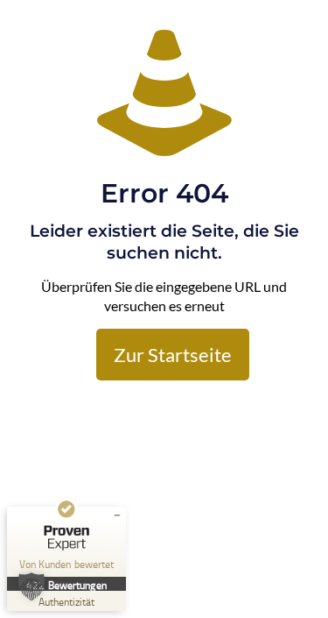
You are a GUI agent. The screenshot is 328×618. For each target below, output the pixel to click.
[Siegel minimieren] (117, 515)
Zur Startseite (173, 354)
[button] (31, 586)
